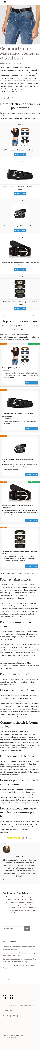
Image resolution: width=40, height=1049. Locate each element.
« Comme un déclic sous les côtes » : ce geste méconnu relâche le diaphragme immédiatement (22, 910)
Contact (6, 1035)
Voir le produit (21, 154)
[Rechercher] (27, 928)
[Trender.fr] (4, 2)
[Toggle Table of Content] (12, 97)
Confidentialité (9, 1037)
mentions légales (18, 1035)
